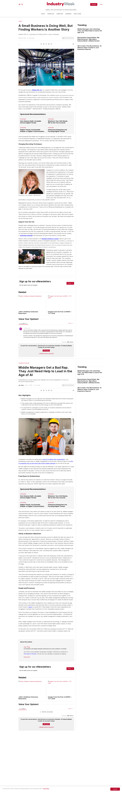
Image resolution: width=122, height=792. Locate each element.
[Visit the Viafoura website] (70, 342)
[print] (73, 44)
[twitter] (46, 44)
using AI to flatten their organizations (53, 459)
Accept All (115, 789)
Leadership (68, 13)
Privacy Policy (46, 788)
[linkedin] (43, 44)
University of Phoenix (30, 665)
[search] (22, 4)
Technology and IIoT (24, 363)
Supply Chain (77, 13)
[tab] (23, 323)
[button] (19, 4)
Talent (43, 13)
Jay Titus (21, 385)
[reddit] (48, 44)
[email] (51, 44)
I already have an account (46, 353)
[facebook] (41, 44)
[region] (46, 332)
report (30, 615)
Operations (59, 13)
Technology (50, 13)
